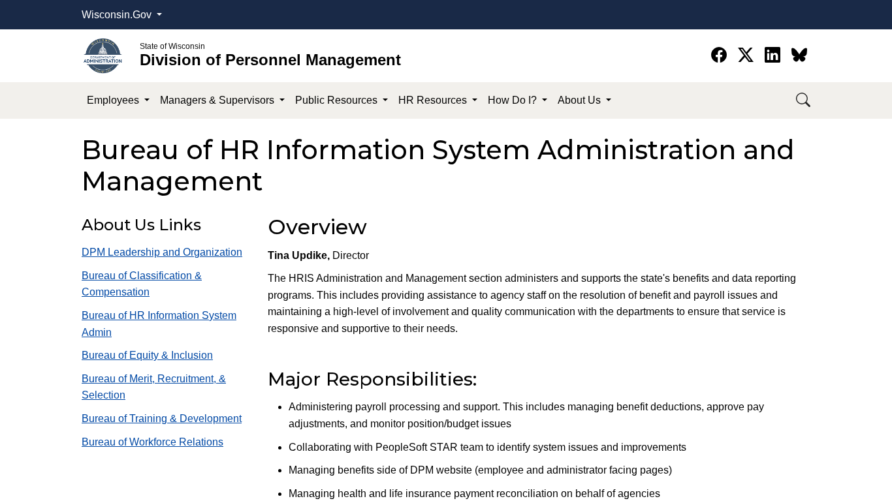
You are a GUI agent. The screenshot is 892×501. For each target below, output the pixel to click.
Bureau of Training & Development (162, 418)
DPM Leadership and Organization (162, 252)
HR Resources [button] (434, 100)
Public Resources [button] (337, 100)
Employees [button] (114, 100)
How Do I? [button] (513, 100)
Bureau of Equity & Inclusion (147, 355)
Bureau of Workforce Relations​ (152, 442)
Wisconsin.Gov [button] (118, 14)
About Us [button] (580, 100)
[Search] (803, 100)
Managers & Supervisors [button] (218, 100)
